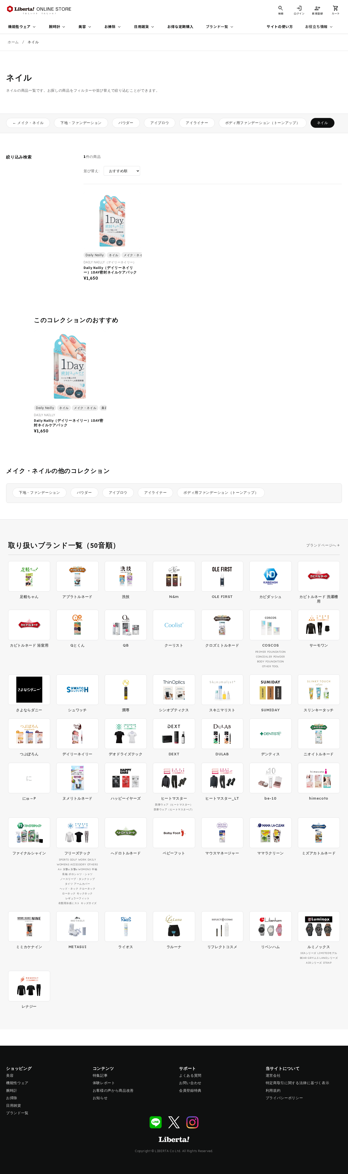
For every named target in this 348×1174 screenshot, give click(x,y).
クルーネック (87, 888)
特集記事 (100, 1075)
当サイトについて (283, 1068)
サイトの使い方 (280, 26)
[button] (336, 10)
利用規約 (273, 1090)
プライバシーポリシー (284, 1098)
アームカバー (82, 883)
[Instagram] (192, 1122)
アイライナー (197, 122)
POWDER (279, 656)
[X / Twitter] (174, 1122)
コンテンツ (103, 1068)
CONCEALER (264, 656)
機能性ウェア (22, 27)
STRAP (327, 962)
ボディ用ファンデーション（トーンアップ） (262, 122)
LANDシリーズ (328, 958)
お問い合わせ (190, 1083)
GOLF (73, 859)
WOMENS (63, 864)
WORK (82, 859)
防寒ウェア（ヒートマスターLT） (174, 809)
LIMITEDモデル (327, 953)
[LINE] (156, 1122)
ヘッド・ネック (69, 888)
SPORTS (64, 859)
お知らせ (100, 1098)
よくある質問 (190, 1075)
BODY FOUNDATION (270, 661)
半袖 (94, 869)
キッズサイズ (89, 903)
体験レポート (104, 1083)
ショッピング (19, 1068)
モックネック (85, 893)
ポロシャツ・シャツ (81, 874)
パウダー (125, 122)
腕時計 (57, 27)
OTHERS (92, 864)
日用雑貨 (144, 27)
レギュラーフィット (77, 898)
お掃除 (113, 27)
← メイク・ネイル (28, 122)
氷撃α (66, 869)
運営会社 (273, 1075)
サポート (187, 1068)
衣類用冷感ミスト (69, 903)
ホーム (13, 42)
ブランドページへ (321, 545)
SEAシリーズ (308, 953)
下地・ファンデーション (81, 122)
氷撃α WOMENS (81, 869)
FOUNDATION (276, 651)
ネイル (322, 122)
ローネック (69, 893)
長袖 (65, 874)
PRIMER (260, 651)
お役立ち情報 (319, 27)
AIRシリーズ (314, 962)
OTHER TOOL (270, 666)
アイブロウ (159, 122)
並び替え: (92, 171)
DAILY (92, 859)
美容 (85, 27)
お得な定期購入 (180, 26)
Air (60, 869)
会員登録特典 (190, 1090)
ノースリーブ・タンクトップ (77, 879)
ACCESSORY (78, 864)
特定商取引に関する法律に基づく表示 (297, 1083)
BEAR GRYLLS (309, 958)
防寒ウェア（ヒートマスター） (174, 804)
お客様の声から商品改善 (113, 1090)
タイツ (69, 883)
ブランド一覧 (220, 27)
